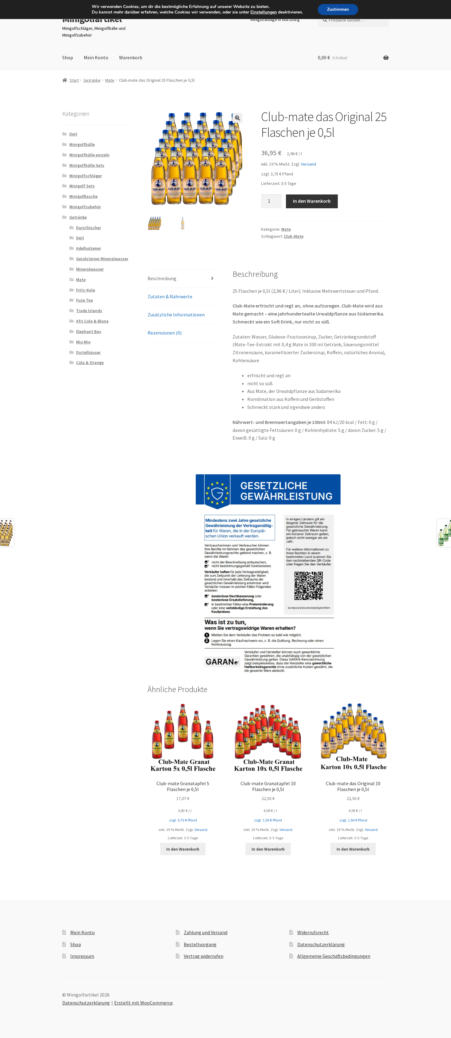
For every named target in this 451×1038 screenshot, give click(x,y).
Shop (67, 57)
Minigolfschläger (85, 175)
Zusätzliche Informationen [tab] (176, 314)
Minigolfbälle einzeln (89, 155)
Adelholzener (88, 248)
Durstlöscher (88, 227)
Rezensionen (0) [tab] (165, 333)
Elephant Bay (88, 331)
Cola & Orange (90, 362)
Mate (109, 80)
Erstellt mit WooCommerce (143, 1003)
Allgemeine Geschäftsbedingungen (333, 956)
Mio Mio (83, 342)
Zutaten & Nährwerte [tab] (170, 296)
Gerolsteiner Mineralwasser (102, 258)
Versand (308, 164)
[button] (237, 118)
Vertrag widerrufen (203, 956)
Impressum (82, 956)
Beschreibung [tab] (162, 278)
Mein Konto (96, 57)
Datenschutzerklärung (321, 944)
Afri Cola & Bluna (92, 321)
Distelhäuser (88, 352)
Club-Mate (293, 236)
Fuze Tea (84, 300)
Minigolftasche (83, 196)
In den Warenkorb (312, 201)
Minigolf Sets (82, 186)
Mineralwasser (90, 269)
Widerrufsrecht (313, 932)
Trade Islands (89, 310)
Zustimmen (338, 9)
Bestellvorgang (200, 944)
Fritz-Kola (85, 290)
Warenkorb (130, 57)
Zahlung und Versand (205, 932)
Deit (73, 134)
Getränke (92, 80)
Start (74, 80)
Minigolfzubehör (85, 207)
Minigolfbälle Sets (86, 165)
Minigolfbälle (82, 144)
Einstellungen (263, 12)
